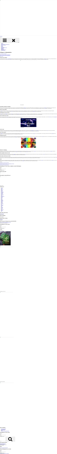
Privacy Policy (1, 453)
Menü (18, 42)
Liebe (1, 199)
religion (2, 202)
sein (47, 130)
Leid (1, 198)
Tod (1, 206)
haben (34, 133)
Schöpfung (37, 130)
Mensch (2, 200)
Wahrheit (1, 133)
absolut (52, 133)
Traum (16, 151)
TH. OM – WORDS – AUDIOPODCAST (5, 44)
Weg (20, 151)
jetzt (42, 136)
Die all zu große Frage (3, 429)
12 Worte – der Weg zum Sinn (4, 47)
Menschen (34, 111)
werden (42, 160)
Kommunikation (2, 196)
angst (1, 188)
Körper (2, 197)
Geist (26, 151)
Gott (11, 111)
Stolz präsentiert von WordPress (6, 453)
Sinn (1, 204)
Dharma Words (2, 49)
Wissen (2, 210)
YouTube (2, 46)
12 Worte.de (1, 36)
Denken (2, 190)
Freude (1, 193)
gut (46, 59)
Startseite (2, 43)
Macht (1, 430)
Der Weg (2, 45)
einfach (52, 160)
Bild (1, 189)
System (2, 205)
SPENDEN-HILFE (3, 50)
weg (1, 208)
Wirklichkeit (32, 130)
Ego (1, 191)
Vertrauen (2, 207)
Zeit (56, 157)
